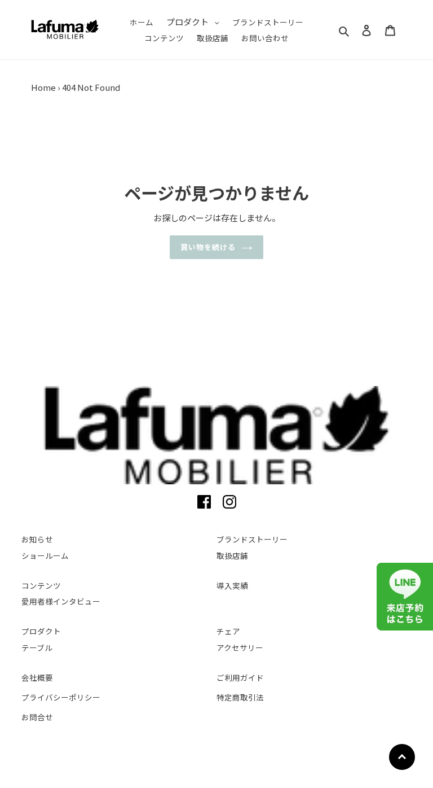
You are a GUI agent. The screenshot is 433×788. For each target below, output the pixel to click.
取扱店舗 (232, 555)
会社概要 (37, 677)
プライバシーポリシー (60, 697)
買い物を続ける (208, 247)
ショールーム (45, 555)
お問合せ (37, 717)
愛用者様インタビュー (60, 601)
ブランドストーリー (252, 539)
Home (43, 87)
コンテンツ (41, 585)
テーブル (36, 647)
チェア (228, 631)
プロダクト (41, 631)
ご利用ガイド (240, 677)
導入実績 (232, 585)
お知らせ (37, 539)
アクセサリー (239, 647)
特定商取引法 (240, 697)
